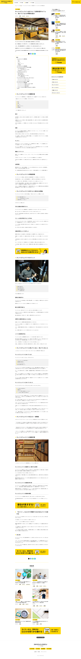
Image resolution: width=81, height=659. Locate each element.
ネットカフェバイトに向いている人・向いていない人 (25, 77)
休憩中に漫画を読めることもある (23, 75)
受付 (18, 60)
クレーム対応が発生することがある (23, 69)
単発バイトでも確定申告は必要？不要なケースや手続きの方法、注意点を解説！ (60, 16)
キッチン (19, 62)
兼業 (44, 605)
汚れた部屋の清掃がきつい (22, 68)
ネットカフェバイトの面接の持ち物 (23, 84)
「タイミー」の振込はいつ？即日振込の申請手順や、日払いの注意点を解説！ (60, 32)
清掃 (18, 61)
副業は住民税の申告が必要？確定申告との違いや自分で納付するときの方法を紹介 (60, 50)
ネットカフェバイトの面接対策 (22, 82)
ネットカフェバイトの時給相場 (22, 66)
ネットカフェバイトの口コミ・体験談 (23, 81)
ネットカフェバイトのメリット (22, 71)
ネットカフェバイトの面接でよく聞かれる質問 (25, 83)
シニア (27, 604)
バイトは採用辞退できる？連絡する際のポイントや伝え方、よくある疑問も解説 (23, 582)
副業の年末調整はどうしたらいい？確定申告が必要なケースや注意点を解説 (60, 42)
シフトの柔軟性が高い (21, 76)
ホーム (16, 5)
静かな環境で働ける (21, 74)
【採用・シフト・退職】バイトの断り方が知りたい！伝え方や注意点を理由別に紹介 (23, 602)
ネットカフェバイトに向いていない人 (24, 80)
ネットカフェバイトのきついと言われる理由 (24, 67)
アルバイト (28, 584)
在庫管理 (19, 64)
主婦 (20, 604)
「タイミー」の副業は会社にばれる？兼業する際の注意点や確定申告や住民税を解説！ (60, 24)
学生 (20, 584)
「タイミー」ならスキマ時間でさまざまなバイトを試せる (26, 87)
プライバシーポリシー (44, 651)
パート (24, 584)
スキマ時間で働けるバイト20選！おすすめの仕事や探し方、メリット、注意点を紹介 (40, 602)
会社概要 (35, 651)
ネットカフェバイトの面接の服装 (23, 86)
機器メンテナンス (21, 63)
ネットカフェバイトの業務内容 (22, 58)
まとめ (18, 88)
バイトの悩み (20, 5)
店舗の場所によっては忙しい (22, 70)
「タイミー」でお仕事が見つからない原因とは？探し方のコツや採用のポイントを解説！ (40, 582)
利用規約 (39, 651)
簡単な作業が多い (21, 73)
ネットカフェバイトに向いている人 (23, 79)
